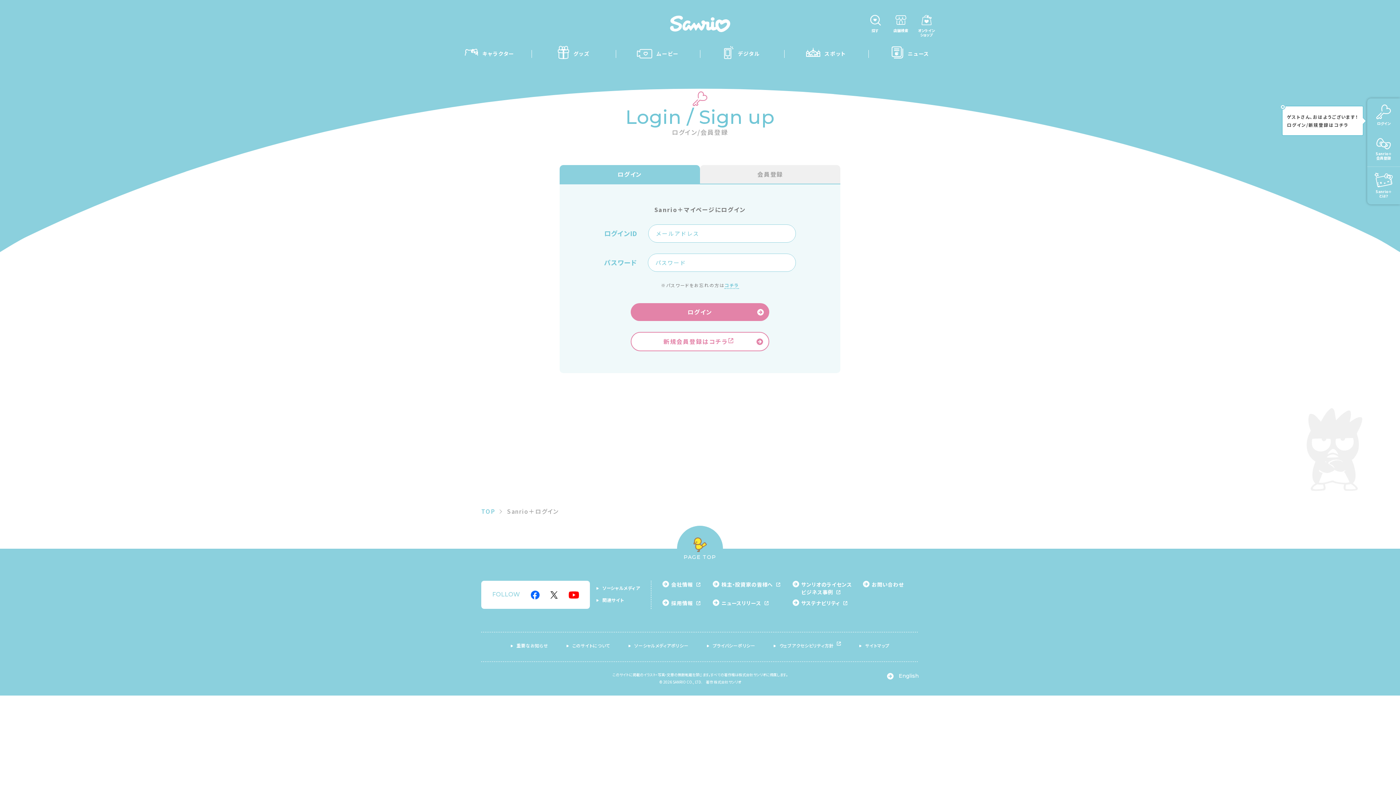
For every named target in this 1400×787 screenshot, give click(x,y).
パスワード (620, 263)
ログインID (620, 234)
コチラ (731, 285)
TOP (488, 511)
